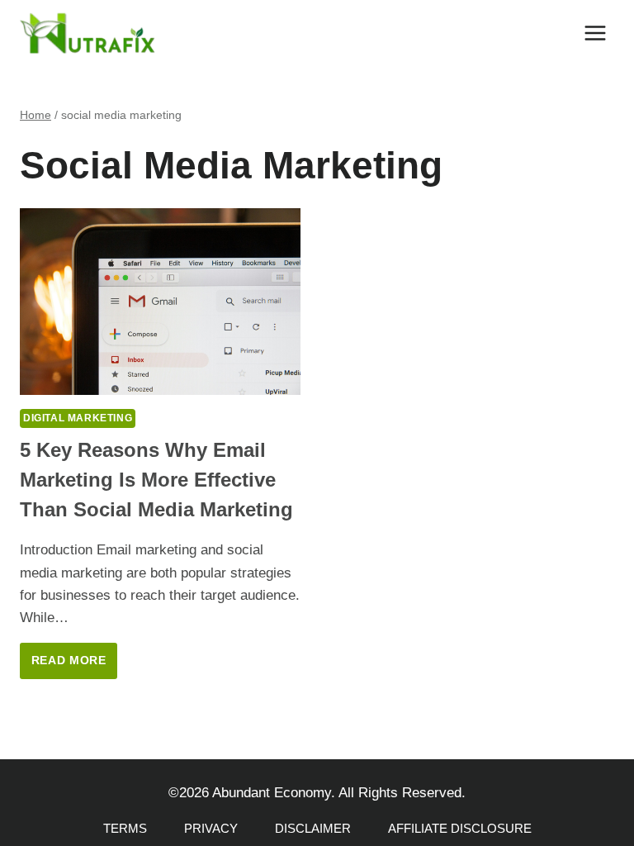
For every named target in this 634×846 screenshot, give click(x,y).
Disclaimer (313, 828)
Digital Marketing (77, 418)
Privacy (211, 828)
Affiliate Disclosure (460, 828)
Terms (125, 828)
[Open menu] (594, 33)
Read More (74, 666)
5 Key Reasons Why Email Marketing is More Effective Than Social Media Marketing (156, 479)
